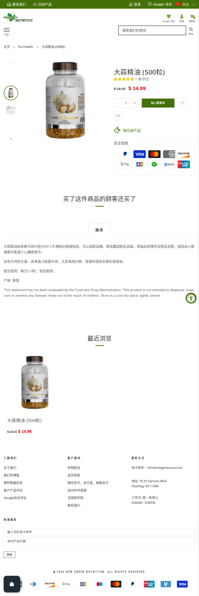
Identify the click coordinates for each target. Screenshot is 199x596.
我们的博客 (11, 475)
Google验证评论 (15, 497)
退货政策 (73, 475)
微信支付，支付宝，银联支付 (87, 482)
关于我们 (10, 467)
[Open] (12, 584)
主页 (7, 46)
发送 (9, 554)
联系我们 (73, 505)
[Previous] (32, 101)
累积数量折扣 (13, 482)
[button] (185, 4)
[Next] (100, 101)
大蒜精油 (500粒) (53, 46)
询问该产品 (132, 130)
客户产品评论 (13, 490)
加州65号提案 (77, 490)
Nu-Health (25, 46)
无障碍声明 (75, 497)
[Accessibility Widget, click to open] (191, 298)
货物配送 (73, 467)
